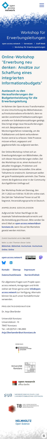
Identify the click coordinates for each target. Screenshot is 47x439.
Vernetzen (28, 43)
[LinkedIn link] (11, 262)
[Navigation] (41, 5)
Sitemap (17, 269)
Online (5, 249)
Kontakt (5, 269)
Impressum (29, 269)
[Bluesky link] (4, 262)
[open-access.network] (8, 6)
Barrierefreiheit (32, 275)
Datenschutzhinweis (11, 275)
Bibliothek (6, 246)
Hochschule (26, 246)
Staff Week (40, 43)
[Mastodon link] (40, 257)
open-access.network (11, 43)
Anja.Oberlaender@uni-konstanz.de (19, 332)
